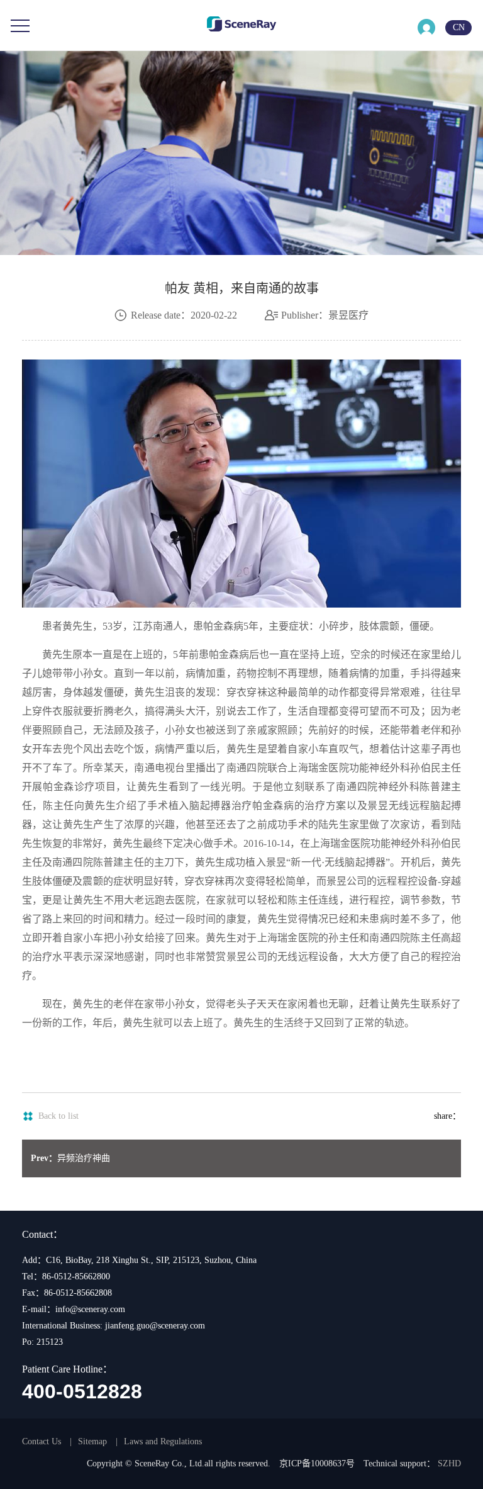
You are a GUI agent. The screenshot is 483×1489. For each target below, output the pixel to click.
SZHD (449, 1463)
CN (459, 27)
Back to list (58, 1116)
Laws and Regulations (163, 1441)
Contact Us (41, 1441)
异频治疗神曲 (70, 1158)
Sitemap (92, 1441)
